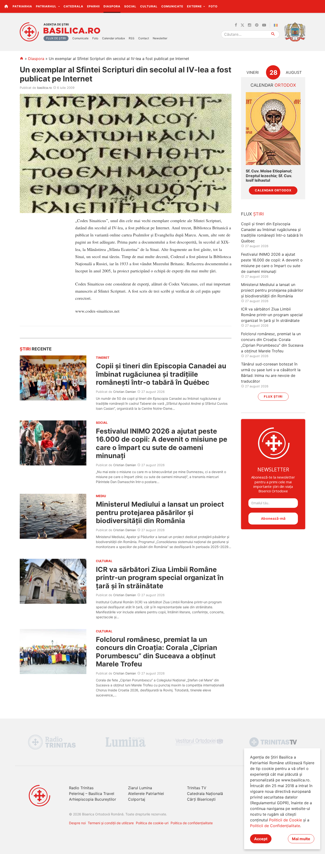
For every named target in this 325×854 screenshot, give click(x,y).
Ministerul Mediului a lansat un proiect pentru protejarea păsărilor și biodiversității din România (160, 512)
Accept (260, 838)
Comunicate (172, 6)
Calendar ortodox (113, 38)
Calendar (273, 85)
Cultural (149, 6)
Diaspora (111, 6)
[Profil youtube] (264, 25)
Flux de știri (56, 38)
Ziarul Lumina (140, 787)
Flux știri (273, 396)
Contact (143, 38)
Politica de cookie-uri (152, 823)
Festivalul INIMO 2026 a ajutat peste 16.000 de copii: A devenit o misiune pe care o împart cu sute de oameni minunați (161, 443)
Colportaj (136, 799)
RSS (131, 38)
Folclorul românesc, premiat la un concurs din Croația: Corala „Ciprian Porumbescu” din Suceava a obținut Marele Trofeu (156, 651)
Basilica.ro (72, 31)
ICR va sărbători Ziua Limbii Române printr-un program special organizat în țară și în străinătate (160, 577)
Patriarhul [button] (46, 6)
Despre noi (77, 823)
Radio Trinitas (81, 787)
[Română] (277, 25)
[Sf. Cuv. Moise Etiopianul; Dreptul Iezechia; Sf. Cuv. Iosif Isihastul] (273, 128)
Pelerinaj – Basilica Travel (91, 793)
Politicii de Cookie (285, 820)
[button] (318, 6)
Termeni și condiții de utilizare (111, 823)
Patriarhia (22, 6)
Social (130, 6)
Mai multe (301, 838)
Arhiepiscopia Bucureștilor (92, 799)
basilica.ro (44, 88)
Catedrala (73, 6)
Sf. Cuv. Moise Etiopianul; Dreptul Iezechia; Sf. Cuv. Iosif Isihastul (269, 175)
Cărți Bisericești (201, 799)
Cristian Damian (124, 392)
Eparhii (93, 6)
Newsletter (160, 38)
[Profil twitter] (242, 25)
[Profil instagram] (249, 25)
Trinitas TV (196, 787)
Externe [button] (195, 6)
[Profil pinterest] (257, 25)
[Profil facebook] (236, 25)
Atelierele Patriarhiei (146, 793)
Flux (252, 213)
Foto (213, 6)
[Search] (273, 34)
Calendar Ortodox (273, 190)
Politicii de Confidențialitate (275, 825)
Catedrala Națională (205, 793)
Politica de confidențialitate (192, 823)
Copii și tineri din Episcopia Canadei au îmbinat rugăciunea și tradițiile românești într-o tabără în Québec (161, 374)
